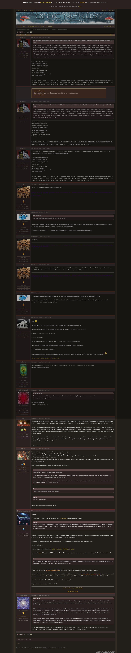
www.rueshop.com (39, 91)
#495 (32, 595)
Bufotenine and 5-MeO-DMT (49, 29)
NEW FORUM (45, 2)
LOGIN (104, 10)
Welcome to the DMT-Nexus (22, 29)
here (40, 553)
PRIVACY (25, 10)
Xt (23, 184)
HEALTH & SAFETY (33, 26)
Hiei (23, 317)
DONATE (32, 10)
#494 (32, 511)
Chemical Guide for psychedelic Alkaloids (72, 587)
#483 (32, 148)
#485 (32, 212)
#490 (32, 362)
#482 (32, 101)
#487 (32, 265)
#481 (32, 37)
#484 (32, 184)
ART (42, 26)
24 (28, 32)
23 (24, 32)
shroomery (63, 518)
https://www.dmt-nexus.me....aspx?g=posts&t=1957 (46, 358)
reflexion (23, 362)
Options (112, 34)
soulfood (23, 212)
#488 (32, 293)
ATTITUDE (50, 26)
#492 (32, 418)
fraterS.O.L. (23, 37)
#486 (32, 236)
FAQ (19, 26)
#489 (32, 317)
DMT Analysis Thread (72, 591)
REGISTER (110, 10)
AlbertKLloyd (23, 390)
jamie (23, 418)
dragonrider (23, 595)
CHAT (19, 10)
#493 (32, 449)
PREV (21, 32)
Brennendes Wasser (23, 511)
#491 (32, 390)
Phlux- (23, 449)
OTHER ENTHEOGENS (36, 29)
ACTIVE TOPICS (108, 26)
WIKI (24, 26)
